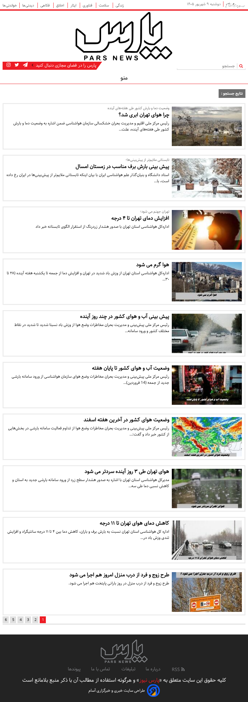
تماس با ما (101, 669)
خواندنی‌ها (10, 5)
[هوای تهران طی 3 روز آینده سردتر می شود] (207, 488)
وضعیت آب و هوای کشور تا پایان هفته (130, 368)
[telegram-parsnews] (24, 65)
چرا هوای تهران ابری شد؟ (144, 115)
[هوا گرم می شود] (207, 281)
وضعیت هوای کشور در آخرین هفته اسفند (126, 420)
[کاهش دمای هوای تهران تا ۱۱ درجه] (207, 540)
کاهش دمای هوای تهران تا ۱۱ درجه (134, 523)
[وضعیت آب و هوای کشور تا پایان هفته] (207, 385)
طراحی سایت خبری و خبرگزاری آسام (116, 690)
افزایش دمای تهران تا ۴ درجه (140, 218)
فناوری (88, 5)
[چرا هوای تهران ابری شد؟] (207, 126)
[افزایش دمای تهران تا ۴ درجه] (207, 229)
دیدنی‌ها (28, 5)
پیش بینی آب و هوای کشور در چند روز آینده (124, 316)
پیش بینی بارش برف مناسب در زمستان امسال (122, 166)
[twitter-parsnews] (16, 65)
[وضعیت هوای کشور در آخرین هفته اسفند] (207, 436)
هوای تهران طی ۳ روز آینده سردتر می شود (127, 471)
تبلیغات (128, 669)
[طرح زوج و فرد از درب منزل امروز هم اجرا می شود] (207, 592)
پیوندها (74, 669)
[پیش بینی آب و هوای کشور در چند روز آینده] (207, 333)
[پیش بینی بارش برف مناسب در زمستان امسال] (207, 178)
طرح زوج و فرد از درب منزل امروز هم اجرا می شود (119, 575)
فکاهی (45, 5)
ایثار (73, 5)
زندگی (120, 5)
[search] (242, 65)
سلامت (104, 5)
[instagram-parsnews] (8, 65)
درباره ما (153, 669)
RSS (176, 669)
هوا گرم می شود (152, 265)
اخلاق (60, 5)
